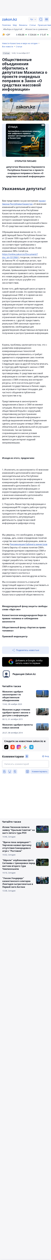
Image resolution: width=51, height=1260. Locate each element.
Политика (6, 25)
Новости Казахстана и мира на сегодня (20, 43)
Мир (15, 25)
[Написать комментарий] (25, 764)
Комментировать (39, 771)
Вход (47, 756)
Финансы (23, 25)
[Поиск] (40, 19)
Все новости (7, 46)
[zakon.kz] (9, 19)
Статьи (32, 25)
